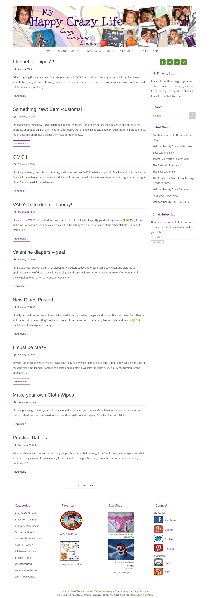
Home (63, 591)
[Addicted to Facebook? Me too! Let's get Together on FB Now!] (158, 522)
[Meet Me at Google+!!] (158, 532)
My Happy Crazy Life (142, 594)
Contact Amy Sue (124, 591)
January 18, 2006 (26, 354)
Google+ (170, 529)
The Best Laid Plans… (165, 171)
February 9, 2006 (26, 164)
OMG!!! (21, 157)
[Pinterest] (177, 62)
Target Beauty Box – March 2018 (171, 159)
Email (168, 563)
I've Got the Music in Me (28, 538)
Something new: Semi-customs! (47, 109)
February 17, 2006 (27, 116)
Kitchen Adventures (26, 551)
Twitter (169, 539)
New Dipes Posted (33, 300)
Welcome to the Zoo (26, 570)
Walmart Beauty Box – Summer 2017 (174, 189)
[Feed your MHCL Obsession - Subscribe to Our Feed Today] (158, 574)
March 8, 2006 (25, 69)
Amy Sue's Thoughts (27, 513)
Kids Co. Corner (24, 545)
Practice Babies (30, 437)
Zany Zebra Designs (121, 572)
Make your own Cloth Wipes (43, 395)
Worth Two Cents (25, 576)
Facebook (170, 520)
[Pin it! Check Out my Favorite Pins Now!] (158, 550)
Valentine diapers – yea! (39, 252)
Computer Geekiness (27, 526)
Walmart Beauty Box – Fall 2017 (171, 202)
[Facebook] (163, 62)
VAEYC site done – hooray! (42, 204)
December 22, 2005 (27, 444)
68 (85, 485)
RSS (167, 572)
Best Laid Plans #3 (163, 152)
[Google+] (184, 62)
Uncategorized (23, 564)
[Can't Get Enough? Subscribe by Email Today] (158, 565)
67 (79, 485)
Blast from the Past (26, 519)
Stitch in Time (23, 557)
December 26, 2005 (27, 402)
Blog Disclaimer (141, 591)
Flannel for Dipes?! (33, 61)
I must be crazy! (30, 347)
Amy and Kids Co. (86, 591)
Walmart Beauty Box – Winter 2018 (172, 146)
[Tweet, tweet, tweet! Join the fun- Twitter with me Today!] (158, 541)
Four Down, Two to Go (166, 195)
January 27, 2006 (26, 306)
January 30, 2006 (26, 211)
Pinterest (170, 548)
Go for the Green (24, 532)
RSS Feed (72, 591)
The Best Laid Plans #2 (166, 165)
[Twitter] (170, 62)
